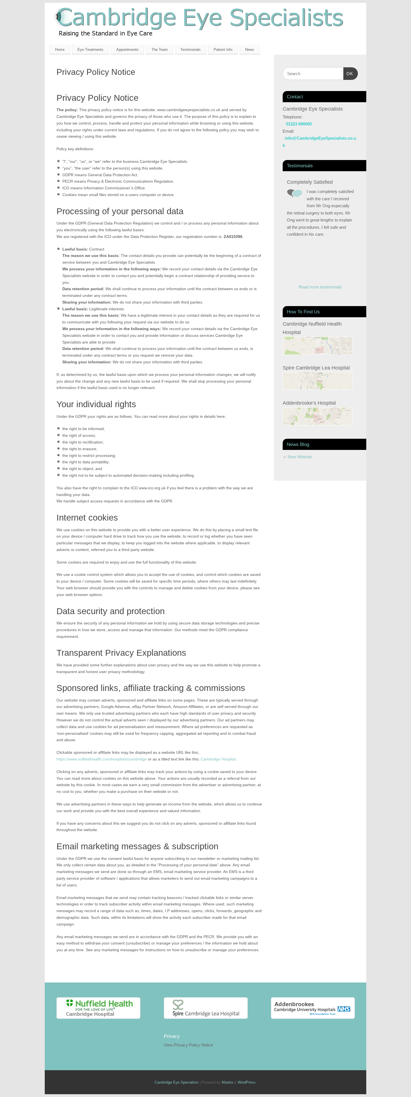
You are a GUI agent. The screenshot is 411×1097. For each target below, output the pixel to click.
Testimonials (190, 49)
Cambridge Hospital (218, 759)
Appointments (127, 49)
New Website (300, 456)
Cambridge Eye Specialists (177, 1082)
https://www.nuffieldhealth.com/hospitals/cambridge (101, 759)
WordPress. (247, 1082)
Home (60, 49)
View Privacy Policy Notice (188, 1045)
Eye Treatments (90, 49)
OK (348, 73)
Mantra (227, 1082)
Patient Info (223, 49)
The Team (160, 49)
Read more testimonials (320, 287)
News (249, 49)
